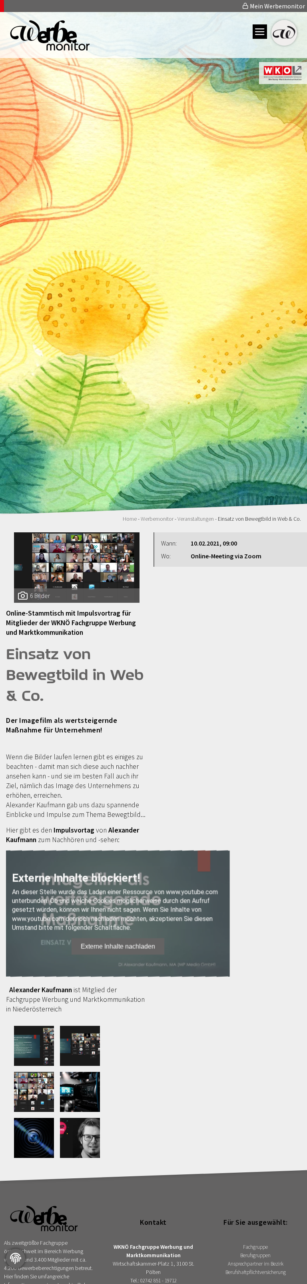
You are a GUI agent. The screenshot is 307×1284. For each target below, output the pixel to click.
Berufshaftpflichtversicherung (255, 1272)
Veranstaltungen (195, 518)
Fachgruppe (255, 1247)
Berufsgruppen (255, 1255)
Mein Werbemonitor (277, 6)
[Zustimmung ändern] (15, 1258)
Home (130, 518)
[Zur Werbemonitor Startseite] (45, 48)
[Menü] (260, 31)
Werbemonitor (157, 518)
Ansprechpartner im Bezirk (255, 1263)
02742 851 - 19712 (158, 1280)
